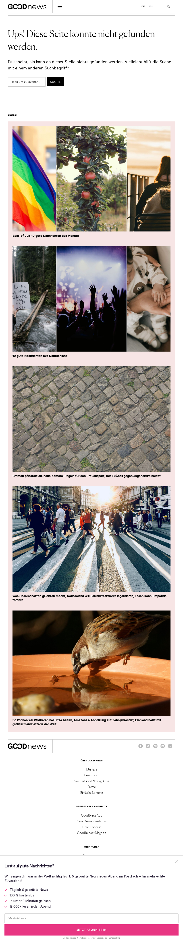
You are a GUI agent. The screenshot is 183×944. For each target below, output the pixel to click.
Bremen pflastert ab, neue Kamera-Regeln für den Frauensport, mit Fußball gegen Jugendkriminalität (86, 476)
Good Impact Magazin (91, 832)
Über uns (91, 769)
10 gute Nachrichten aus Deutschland (39, 356)
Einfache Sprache (91, 792)
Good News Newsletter (91, 821)
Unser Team (91, 775)
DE (143, 6)
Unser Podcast (91, 827)
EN (151, 6)
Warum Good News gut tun (91, 781)
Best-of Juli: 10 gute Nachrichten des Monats (45, 236)
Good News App (91, 815)
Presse (91, 786)
